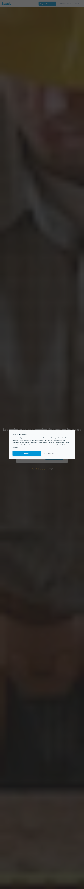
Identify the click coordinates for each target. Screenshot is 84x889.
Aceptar (27, 453)
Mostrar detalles (49, 453)
